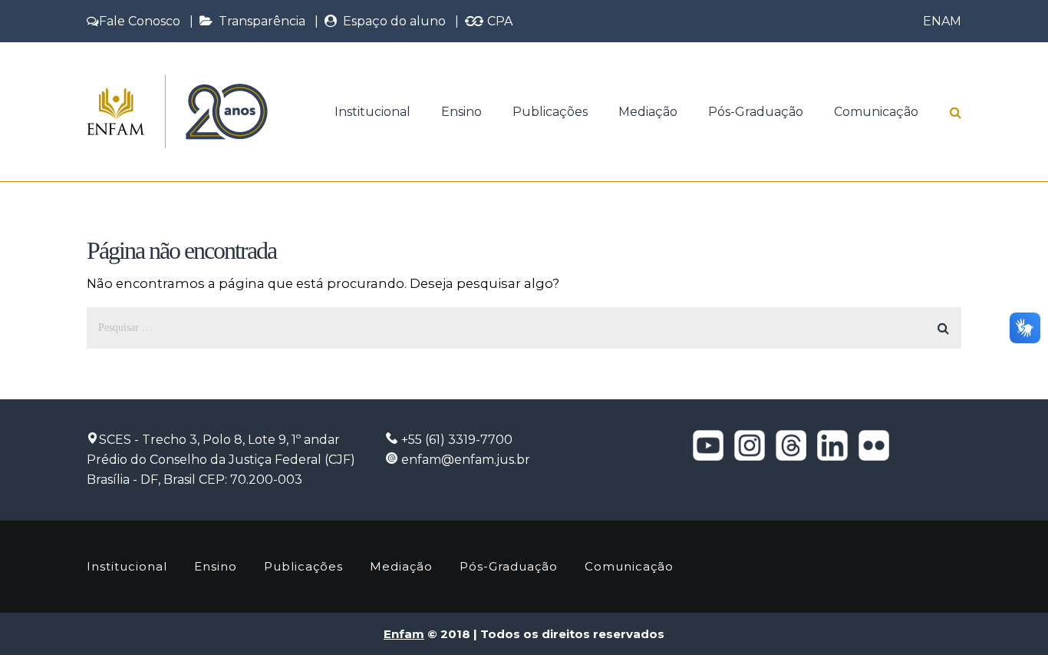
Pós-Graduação (755, 111)
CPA (498, 21)
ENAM (942, 21)
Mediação (647, 111)
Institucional (372, 111)
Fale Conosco (139, 21)
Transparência (259, 21)
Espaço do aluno (391, 21)
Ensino (461, 111)
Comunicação (876, 111)
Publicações (550, 111)
